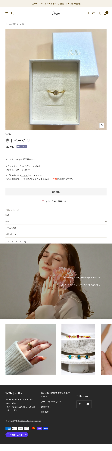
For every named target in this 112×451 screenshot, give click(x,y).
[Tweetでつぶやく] (21, 242)
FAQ (7, 215)
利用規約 (45, 412)
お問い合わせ (10, 234)
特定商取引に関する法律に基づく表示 (55, 394)
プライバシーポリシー (51, 401)
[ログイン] (99, 13)
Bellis (8, 134)
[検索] (12, 13)
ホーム (8, 24)
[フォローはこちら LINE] (88, 404)
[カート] (105, 13)
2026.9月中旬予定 (73, 3)
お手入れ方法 (10, 228)
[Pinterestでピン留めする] (16, 242)
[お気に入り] (93, 13)
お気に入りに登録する (56, 201)
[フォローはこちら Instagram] (80, 404)
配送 (7, 221)
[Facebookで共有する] (12, 242)
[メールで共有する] (25, 242)
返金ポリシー (47, 406)
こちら (24, 175)
